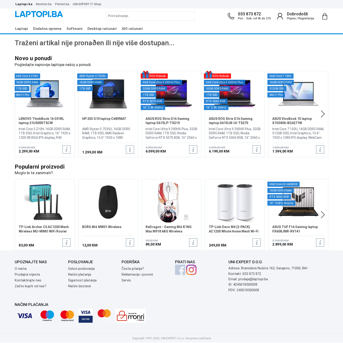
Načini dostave (79, 286)
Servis (126, 280)
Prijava (291, 18)
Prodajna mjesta (27, 274)
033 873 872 (249, 13)
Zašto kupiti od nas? (30, 286)
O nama (21, 269)
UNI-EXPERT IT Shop (87, 4)
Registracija (306, 18)
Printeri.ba (62, 4)
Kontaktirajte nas (28, 280)
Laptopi (21, 29)
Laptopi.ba (23, 4)
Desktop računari (102, 29)
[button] (323, 114)
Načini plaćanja (79, 274)
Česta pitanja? (133, 269)
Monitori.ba (44, 4)
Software (74, 29)
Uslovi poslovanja (81, 269)
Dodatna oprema (47, 29)
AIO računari (132, 29)
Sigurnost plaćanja (82, 280)
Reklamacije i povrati (137, 274)
